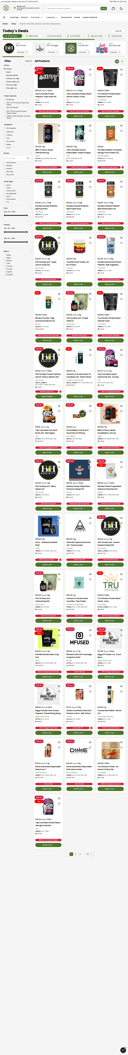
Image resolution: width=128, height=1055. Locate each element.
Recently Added (12, 75)
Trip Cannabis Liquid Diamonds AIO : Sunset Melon (108, 375)
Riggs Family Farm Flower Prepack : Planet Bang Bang (48, 712)
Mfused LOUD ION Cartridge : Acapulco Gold (79, 655)
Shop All (118, 31)
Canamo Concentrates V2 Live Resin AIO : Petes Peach (78, 375)
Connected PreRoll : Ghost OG (110, 712)
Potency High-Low (12, 82)
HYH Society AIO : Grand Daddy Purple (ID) (109, 543)
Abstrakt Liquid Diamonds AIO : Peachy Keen (78, 543)
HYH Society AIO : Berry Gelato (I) (45, 487)
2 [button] (75, 854)
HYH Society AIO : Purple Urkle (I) (77, 319)
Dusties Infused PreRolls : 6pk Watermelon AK (109, 207)
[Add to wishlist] (59, 75)
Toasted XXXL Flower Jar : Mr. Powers (78, 263)
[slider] (5, 215)
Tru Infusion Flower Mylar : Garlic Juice (109, 599)
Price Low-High (11, 85)
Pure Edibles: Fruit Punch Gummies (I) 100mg (77, 431)
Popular (9, 69)
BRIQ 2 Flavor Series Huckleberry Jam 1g (107, 431)
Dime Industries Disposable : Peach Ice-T (48, 768)
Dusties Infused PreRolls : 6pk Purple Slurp (77, 207)
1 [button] (71, 854)
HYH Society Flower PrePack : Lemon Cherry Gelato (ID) (48, 375)
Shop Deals (20, 52)
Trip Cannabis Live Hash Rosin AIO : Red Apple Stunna (46, 431)
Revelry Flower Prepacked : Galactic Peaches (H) (110, 487)
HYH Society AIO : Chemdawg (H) (43, 599)
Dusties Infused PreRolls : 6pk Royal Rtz (46, 207)
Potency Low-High (12, 78)
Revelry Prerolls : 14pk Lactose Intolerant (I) (45, 319)
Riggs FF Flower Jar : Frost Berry (109, 655)
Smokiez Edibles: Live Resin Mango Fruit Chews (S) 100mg (110, 151)
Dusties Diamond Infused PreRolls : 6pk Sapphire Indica (109, 263)
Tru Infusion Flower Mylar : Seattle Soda (109, 319)
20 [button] (88, 854)
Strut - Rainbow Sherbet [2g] (46, 543)
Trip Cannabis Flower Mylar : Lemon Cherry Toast (79, 95)
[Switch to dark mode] (121, 8)
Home (5, 24)
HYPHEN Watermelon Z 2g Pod (47, 655)
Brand (8, 72)
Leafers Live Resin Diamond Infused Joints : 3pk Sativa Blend (78, 712)
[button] (92, 854)
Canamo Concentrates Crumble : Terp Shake (77, 599)
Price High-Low (11, 88)
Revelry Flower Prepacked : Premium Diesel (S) (78, 487)
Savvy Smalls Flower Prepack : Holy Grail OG (45, 95)
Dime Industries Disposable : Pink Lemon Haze (79, 768)
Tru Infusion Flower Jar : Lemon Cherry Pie (108, 768)
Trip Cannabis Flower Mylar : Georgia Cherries (48, 824)
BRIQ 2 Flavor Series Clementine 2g (44, 151)
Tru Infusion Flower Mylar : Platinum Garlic (109, 95)
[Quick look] (59, 70)
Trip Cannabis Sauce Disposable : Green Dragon (78, 151)
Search (104, 8)
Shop (14, 24)
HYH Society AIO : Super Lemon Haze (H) (45, 263)
